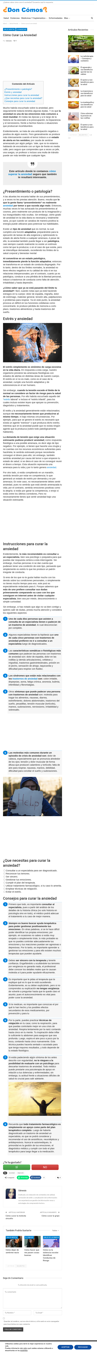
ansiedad (8, 205)
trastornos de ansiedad (25, 678)
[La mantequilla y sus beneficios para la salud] (73, 105)
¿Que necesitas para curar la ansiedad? (23, 98)
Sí (16, 1167)
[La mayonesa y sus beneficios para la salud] (73, 94)
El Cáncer (29, 1237)
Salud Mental (9, 29)
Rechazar (83, 1347)
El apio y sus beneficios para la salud (81, 40)
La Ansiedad (21, 29)
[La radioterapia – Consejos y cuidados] (73, 59)
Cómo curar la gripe (50, 1216)
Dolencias (15, 18)
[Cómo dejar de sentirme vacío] (14, 1241)
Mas (66, 18)
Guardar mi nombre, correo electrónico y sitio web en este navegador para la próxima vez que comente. (31, 1322)
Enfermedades (56, 18)
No (45, 1167)
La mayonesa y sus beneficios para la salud (87, 93)
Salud (6, 18)
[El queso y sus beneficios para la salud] (73, 83)
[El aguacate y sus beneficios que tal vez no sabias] (73, 70)
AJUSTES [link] (23, 1350)
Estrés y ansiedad (12, 92)
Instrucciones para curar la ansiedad (21, 95)
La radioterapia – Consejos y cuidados (87, 58)
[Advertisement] (32, 62)
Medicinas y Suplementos (33, 18)
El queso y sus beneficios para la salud (87, 82)
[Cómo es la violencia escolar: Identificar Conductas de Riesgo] (51, 1241)
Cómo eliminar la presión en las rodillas (87, 115)
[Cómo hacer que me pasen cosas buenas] (32, 1241)
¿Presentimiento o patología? (18, 89)
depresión (21, 1173)
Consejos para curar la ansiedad (19, 101)
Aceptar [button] (65, 1347)
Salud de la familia (51, 1237)
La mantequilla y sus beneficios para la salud (87, 104)
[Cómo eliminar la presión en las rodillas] (73, 116)
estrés (7, 399)
